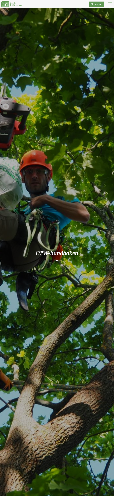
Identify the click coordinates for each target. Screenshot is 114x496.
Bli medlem (96, 4)
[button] (110, 4)
